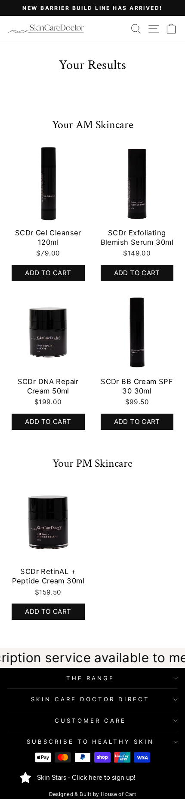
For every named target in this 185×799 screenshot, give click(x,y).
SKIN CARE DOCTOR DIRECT (90, 699)
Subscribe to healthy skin (90, 741)
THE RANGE (90, 678)
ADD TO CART (48, 422)
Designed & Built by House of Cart (92, 794)
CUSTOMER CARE (90, 720)
